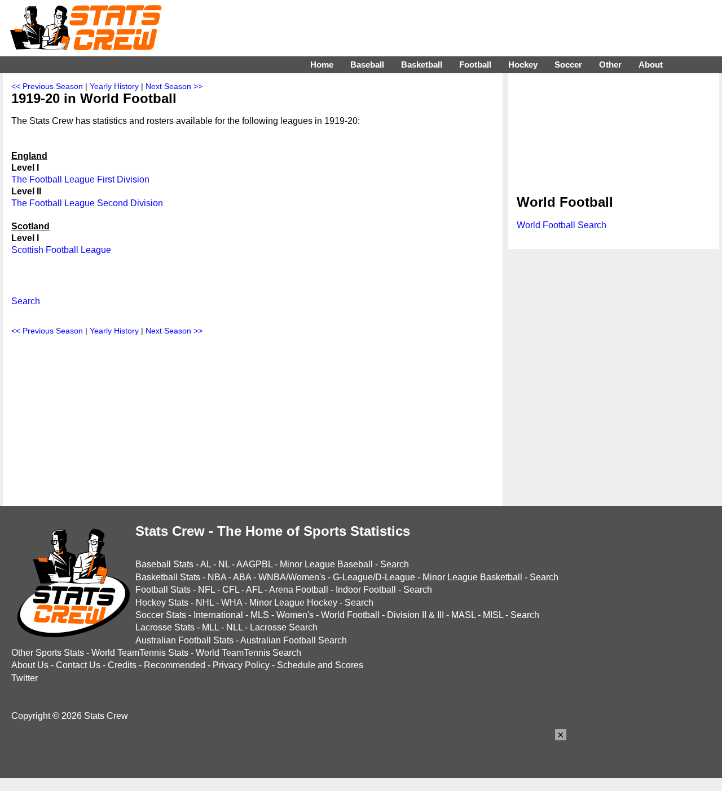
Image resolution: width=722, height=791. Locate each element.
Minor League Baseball (326, 564)
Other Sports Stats (47, 652)
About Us (30, 665)
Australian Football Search (293, 640)
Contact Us (78, 665)
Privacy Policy (241, 665)
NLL (234, 627)
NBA (217, 577)
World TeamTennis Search (248, 652)
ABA (242, 577)
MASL (463, 615)
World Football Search (561, 225)
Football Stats (163, 589)
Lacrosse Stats (165, 627)
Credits (122, 665)
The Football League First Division (80, 179)
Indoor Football (366, 589)
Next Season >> (174, 86)
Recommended (174, 665)
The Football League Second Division (87, 203)
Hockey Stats (161, 602)
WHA (231, 602)
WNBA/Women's (291, 577)
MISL (493, 615)
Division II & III (415, 615)
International (218, 615)
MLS (259, 615)
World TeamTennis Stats (139, 652)
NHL (205, 602)
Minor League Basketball (472, 577)
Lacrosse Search (284, 627)
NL (224, 564)
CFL (230, 589)
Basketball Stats (167, 577)
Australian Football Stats (184, 640)
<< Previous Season (47, 86)
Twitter (24, 678)
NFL (206, 589)
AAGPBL (254, 564)
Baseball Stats (164, 564)
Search (25, 301)
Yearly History (114, 86)
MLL (210, 627)
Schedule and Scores (320, 665)
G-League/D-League (374, 577)
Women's (295, 615)
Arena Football (298, 589)
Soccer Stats (160, 615)
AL (205, 564)
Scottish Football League (61, 250)
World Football (350, 615)
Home (321, 64)
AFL (254, 589)
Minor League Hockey (293, 602)
